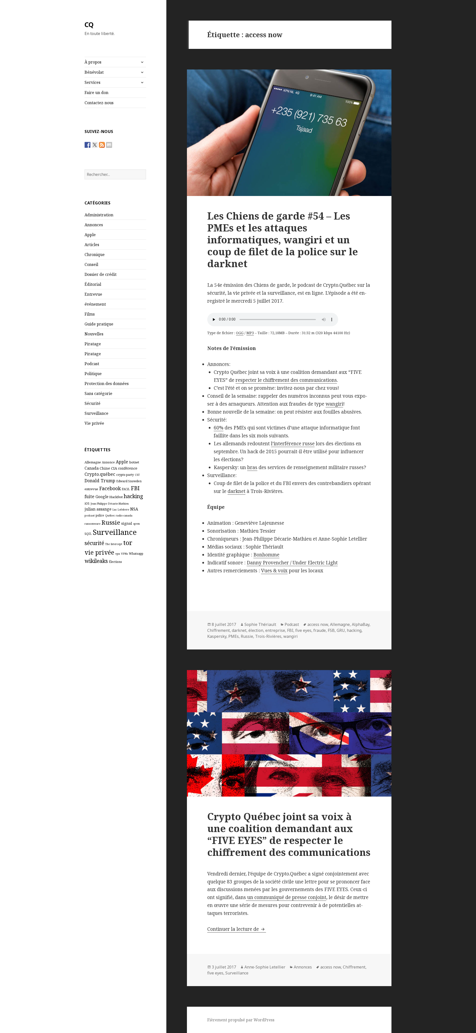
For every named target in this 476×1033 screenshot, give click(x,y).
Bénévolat (94, 72)
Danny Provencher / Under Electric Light (292, 562)
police (100, 515)
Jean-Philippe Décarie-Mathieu (109, 503)
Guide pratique (99, 324)
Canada (92, 468)
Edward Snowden (129, 481)
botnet (134, 462)
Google (101, 496)
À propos (93, 62)
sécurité (94, 543)
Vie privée (94, 423)
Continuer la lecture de (236, 929)
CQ (89, 24)
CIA (114, 468)
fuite (89, 496)
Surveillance (96, 413)
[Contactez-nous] (109, 145)
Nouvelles (94, 334)
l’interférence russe (293, 443)
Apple (90, 234)
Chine (105, 468)
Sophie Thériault (260, 624)
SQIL (88, 534)
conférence (127, 468)
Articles (92, 244)
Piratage (93, 344)
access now (317, 624)
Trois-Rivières (268, 636)
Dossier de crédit (101, 274)
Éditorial (93, 284)
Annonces (94, 224)
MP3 (250, 332)
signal (126, 523)
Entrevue (93, 294)
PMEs (233, 636)
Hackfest (116, 497)
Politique (93, 373)
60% (218, 427)
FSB (331, 630)
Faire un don (96, 92)
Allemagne (93, 462)
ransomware (92, 523)
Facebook (110, 488)
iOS (87, 503)
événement (95, 304)
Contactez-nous (99, 102)
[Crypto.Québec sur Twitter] (95, 145)
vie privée (99, 552)
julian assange (98, 509)
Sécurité (92, 403)
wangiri (334, 404)
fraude (319, 630)
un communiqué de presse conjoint (286, 897)
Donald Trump (100, 481)
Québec (110, 515)
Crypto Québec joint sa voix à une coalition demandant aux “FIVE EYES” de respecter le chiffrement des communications (288, 834)
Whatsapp (136, 553)
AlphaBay (360, 624)
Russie (110, 522)
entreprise (275, 630)
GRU (341, 630)
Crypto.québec (100, 474)
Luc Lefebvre (120, 509)
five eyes (303, 630)
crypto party (125, 475)
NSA (134, 509)
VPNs (124, 553)
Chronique (95, 254)
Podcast (92, 363)
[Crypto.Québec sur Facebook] (87, 145)
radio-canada (124, 515)
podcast (90, 515)
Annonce (108, 462)
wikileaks (96, 560)
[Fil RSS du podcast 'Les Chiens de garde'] (102, 145)
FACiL (126, 489)
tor (127, 542)
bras (252, 467)
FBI (135, 488)
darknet (236, 491)
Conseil (91, 264)
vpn (117, 553)
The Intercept (113, 544)
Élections (115, 562)
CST (137, 475)
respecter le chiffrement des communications (286, 380)
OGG (239, 332)
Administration (99, 215)
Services (92, 82)
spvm (136, 523)
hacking (133, 496)
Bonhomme (266, 554)
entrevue (91, 489)
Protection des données (107, 383)
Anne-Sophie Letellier (264, 967)
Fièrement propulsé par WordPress (240, 1020)
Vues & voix (274, 570)
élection (255, 630)
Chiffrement (218, 630)
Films (90, 314)
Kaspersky (216, 636)
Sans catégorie (98, 393)
